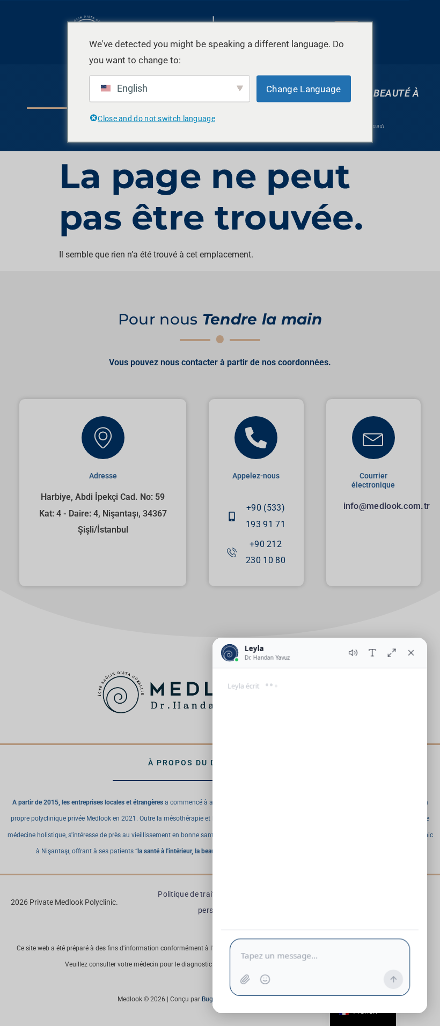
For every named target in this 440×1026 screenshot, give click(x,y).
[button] (34, 993)
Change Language (303, 89)
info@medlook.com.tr (386, 506)
